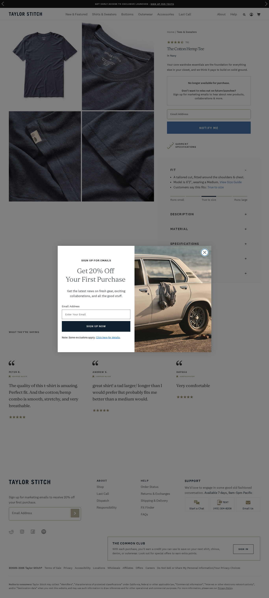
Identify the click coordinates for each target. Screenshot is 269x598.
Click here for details (108, 337)
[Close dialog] (204, 252)
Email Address (71, 306)
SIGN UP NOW (96, 326)
